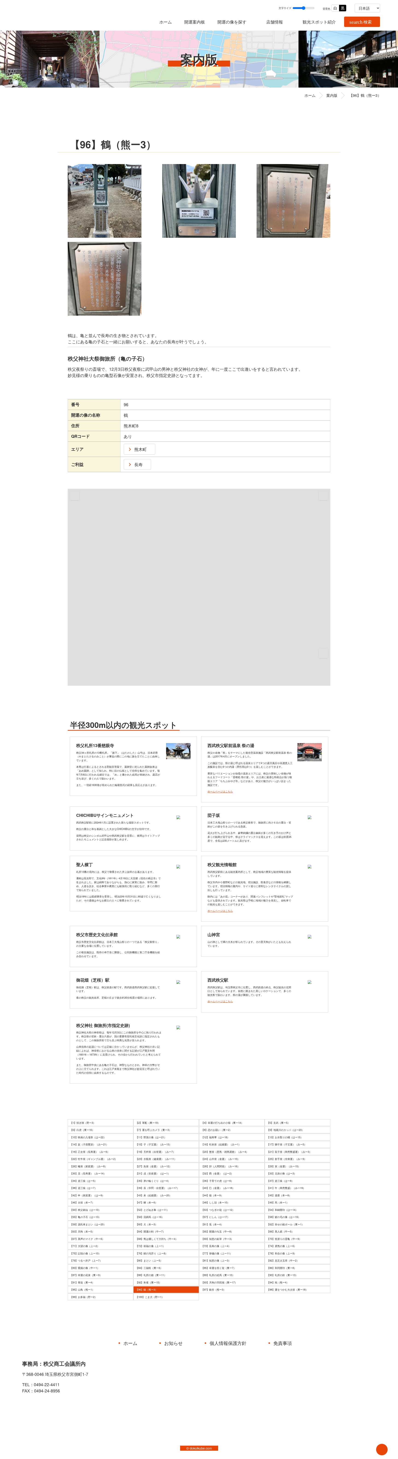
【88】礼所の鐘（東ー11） (151, 1275)
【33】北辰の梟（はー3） (281, 1173)
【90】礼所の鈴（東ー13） (282, 1275)
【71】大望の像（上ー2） (85, 1246)
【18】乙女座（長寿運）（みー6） (90, 1151)
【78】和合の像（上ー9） (281, 1253)
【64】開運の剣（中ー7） (150, 1231)
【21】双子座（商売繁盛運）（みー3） (289, 1151)
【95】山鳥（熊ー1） (82, 1289)
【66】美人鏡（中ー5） (280, 1231)
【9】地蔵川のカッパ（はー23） (285, 1130)
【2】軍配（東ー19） (148, 1122)
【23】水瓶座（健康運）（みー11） (156, 1159)
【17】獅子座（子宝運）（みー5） (287, 1144)
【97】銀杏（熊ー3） (213, 1289)
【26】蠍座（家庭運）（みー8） (88, 1166)
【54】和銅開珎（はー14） (282, 1210)
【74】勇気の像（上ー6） (281, 1246)
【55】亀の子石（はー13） (85, 1217)
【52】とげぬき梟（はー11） (152, 1210)
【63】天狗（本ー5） (82, 1231)
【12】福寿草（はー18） (215, 1137)
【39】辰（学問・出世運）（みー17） (157, 1188)
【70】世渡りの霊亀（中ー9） (284, 1239)
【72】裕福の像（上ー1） (150, 1246)
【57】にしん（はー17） (215, 1217)
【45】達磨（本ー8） (279, 1195)
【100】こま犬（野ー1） (150, 1297)
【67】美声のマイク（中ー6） (87, 1239)
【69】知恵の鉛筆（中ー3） (217, 1239)
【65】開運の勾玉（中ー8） (217, 1231)
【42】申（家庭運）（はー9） (87, 1195)
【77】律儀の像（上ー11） (216, 1253)
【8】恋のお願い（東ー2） (216, 1130)
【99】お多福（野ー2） (83, 1297)
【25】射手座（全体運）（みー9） (287, 1159)
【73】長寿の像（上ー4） (216, 1246)
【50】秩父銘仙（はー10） (85, 1210)
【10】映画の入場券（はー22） (88, 1137)
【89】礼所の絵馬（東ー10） (218, 1275)
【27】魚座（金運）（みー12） (154, 1166)
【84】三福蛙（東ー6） (149, 1268)
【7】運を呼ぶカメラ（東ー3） (153, 1130)
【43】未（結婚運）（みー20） (154, 1195)
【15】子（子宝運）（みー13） (154, 1144)
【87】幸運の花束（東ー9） (86, 1275)
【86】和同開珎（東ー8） (281, 1268)
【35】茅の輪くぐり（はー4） (153, 1180)
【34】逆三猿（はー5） (83, 1180)
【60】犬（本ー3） (147, 1224)
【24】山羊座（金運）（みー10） (220, 1159)
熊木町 (140, 449)
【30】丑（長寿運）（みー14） (88, 1173)
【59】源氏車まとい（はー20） (88, 1224)
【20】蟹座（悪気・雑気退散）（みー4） (225, 1151)
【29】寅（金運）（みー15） (283, 1166)
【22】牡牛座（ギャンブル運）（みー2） (93, 1159)
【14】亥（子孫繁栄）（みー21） (89, 1144)
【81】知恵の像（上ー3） (216, 1260)
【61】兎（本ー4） (212, 1224)
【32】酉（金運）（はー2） (217, 1173)
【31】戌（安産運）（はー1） (153, 1173)
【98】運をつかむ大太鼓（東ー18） (287, 1289)
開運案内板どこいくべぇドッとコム (66, 15)
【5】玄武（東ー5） (278, 1122)
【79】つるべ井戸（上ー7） (86, 1260)
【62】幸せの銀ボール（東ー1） (285, 1224)
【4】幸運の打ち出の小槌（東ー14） (222, 1122)
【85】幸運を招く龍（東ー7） (218, 1268)
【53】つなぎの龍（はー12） (218, 1210)
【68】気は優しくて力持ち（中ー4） (157, 1239)
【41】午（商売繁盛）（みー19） (286, 1188)
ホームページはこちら (220, 791)
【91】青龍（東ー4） (82, 1282)
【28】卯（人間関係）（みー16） (220, 1166)
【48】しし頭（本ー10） (215, 1202)
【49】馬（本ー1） (278, 1202)
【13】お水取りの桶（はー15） (285, 1137)
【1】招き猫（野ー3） (83, 1122)
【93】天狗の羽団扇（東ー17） (219, 1282)
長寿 (138, 464)
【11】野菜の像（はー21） (151, 1137)
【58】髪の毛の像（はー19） (283, 1217)
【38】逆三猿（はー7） (83, 1188)
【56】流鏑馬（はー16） (150, 1217)
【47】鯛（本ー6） (147, 1202)
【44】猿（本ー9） (212, 1195)
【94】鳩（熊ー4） (278, 1282)
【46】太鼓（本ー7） (82, 1202)
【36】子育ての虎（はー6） (217, 1180)
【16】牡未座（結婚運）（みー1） (221, 1144)
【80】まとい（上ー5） (149, 1260)
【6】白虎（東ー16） (82, 1130)
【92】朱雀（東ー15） (148, 1282)
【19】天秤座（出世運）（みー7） (155, 1151)
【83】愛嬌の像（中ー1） (85, 1268)
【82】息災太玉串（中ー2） (283, 1260)
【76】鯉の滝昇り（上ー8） (152, 1253)
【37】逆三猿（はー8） (280, 1180)
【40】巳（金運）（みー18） (218, 1188)
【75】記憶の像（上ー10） (85, 1253)
